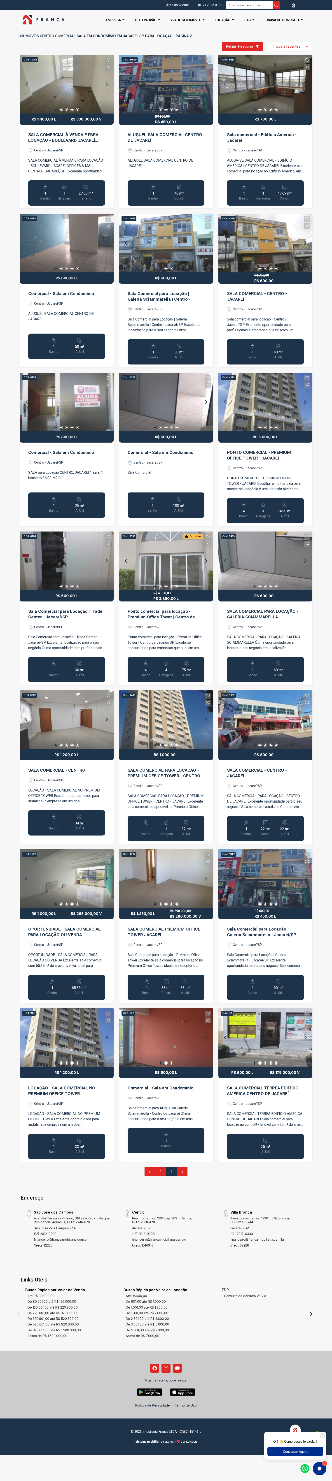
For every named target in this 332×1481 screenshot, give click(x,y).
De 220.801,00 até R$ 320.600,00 (53, 1313)
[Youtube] (177, 1368)
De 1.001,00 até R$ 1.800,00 (147, 1307)
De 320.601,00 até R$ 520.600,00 (53, 1319)
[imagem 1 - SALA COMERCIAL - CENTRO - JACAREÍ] (265, 243)
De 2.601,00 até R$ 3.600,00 (147, 1319)
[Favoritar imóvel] (108, 60)
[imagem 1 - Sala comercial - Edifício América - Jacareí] (265, 84)
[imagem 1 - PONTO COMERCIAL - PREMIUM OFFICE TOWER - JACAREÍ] (265, 402)
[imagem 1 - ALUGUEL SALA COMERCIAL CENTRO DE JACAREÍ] (166, 84)
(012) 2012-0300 (210, 5)
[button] (292, 5)
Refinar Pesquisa (240, 46)
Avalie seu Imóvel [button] (186, 20)
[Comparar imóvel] (108, 67)
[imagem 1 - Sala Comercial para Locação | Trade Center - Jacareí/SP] (67, 561)
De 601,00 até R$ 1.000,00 (146, 1301)
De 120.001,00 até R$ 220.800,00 (53, 1307)
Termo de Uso (186, 1405)
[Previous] (27, 84)
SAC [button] (248, 20)
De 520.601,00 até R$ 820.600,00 (53, 1324)
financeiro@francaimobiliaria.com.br (61, 1239)
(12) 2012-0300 (45, 1234)
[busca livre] (276, 5)
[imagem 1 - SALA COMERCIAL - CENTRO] (67, 719)
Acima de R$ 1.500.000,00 (47, 1336)
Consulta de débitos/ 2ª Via (245, 1296)
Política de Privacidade (152, 1405)
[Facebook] (154, 1368)
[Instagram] (166, 1368)
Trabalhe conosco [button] (282, 20)
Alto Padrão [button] (146, 20)
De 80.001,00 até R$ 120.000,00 (52, 1301)
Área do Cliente (177, 5)
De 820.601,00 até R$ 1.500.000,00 (54, 1330)
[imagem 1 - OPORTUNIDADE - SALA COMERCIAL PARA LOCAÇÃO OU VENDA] (67, 878)
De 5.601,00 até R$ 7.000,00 (147, 1330)
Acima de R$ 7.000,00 (142, 1336)
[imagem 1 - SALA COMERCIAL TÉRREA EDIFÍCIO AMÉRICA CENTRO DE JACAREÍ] (265, 1037)
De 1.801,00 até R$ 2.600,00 (147, 1313)
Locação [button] (223, 20)
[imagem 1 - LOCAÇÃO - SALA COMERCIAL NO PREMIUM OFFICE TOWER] (67, 1037)
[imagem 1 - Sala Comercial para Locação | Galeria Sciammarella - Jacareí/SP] (265, 878)
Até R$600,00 (136, 1296)
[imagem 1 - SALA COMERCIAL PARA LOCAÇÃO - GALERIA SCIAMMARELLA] (265, 561)
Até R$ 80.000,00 (41, 1296)
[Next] (106, 84)
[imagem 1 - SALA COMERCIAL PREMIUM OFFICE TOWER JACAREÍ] (166, 878)
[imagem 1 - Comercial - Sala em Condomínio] (67, 243)
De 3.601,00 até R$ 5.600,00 (147, 1324)
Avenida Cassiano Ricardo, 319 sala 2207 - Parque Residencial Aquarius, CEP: (72, 1220)
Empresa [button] (114, 20)
